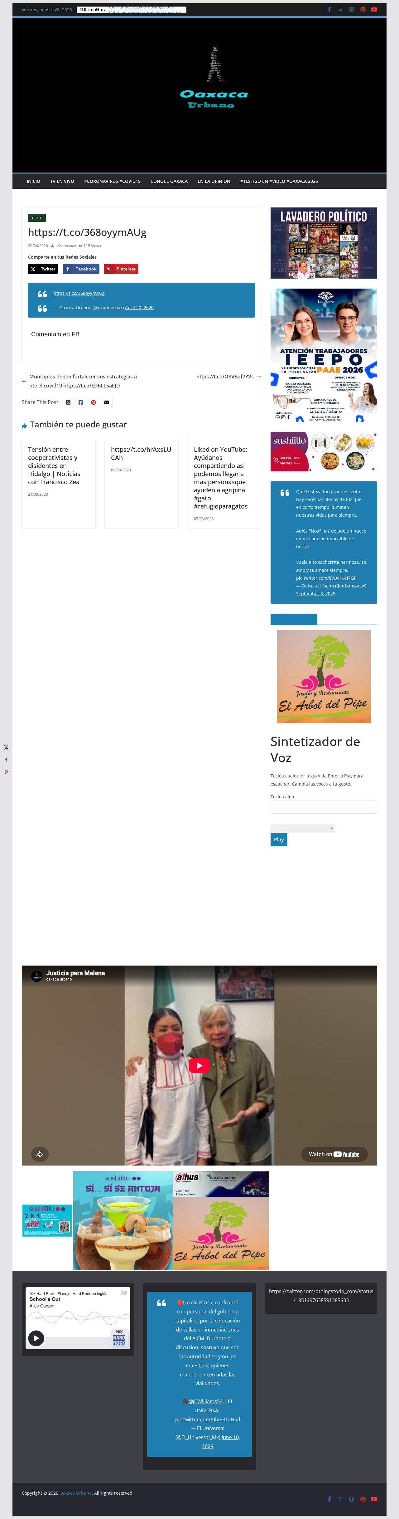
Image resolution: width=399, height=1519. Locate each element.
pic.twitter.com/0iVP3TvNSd (207, 1419)
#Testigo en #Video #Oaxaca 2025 (279, 181)
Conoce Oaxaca (169, 181)
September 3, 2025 (315, 593)
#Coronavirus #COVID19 (112, 181)
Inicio (33, 181)
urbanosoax (65, 245)
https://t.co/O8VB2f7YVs (225, 376)
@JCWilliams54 (206, 1401)
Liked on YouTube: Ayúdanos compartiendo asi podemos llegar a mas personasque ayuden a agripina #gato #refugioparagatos (221, 477)
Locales (37, 218)
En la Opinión (214, 181)
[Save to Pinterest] (6, 772)
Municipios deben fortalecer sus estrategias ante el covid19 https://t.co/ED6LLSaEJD (83, 381)
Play (279, 839)
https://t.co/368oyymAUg (79, 293)
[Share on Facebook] (6, 759)
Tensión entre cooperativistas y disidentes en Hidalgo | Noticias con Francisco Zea (54, 465)
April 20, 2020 (139, 307)
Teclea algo (282, 797)
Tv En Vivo (62, 181)
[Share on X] (6, 747)
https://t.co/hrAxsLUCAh (141, 453)
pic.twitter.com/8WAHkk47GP (326, 578)
